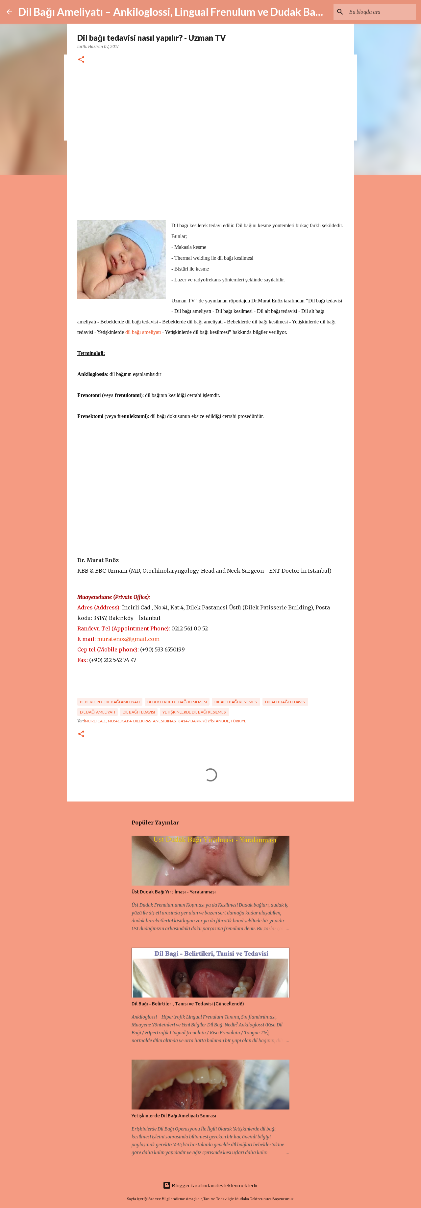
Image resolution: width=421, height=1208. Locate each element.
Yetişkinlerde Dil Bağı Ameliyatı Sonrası (174, 1115)
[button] (81, 59)
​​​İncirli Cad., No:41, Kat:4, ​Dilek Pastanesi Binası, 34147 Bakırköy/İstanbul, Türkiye (165, 720)
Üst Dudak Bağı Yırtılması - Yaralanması (174, 891)
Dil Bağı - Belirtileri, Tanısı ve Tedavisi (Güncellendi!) (188, 1003)
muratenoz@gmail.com (128, 639)
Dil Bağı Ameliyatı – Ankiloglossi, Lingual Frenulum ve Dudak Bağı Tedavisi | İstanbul (214, 11)
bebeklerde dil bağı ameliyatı (110, 701)
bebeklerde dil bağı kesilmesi (177, 701)
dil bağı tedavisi (139, 712)
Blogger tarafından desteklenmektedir (214, 1185)
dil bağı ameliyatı (143, 332)
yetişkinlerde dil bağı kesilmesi (194, 712)
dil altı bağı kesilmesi (236, 701)
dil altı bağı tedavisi (285, 701)
